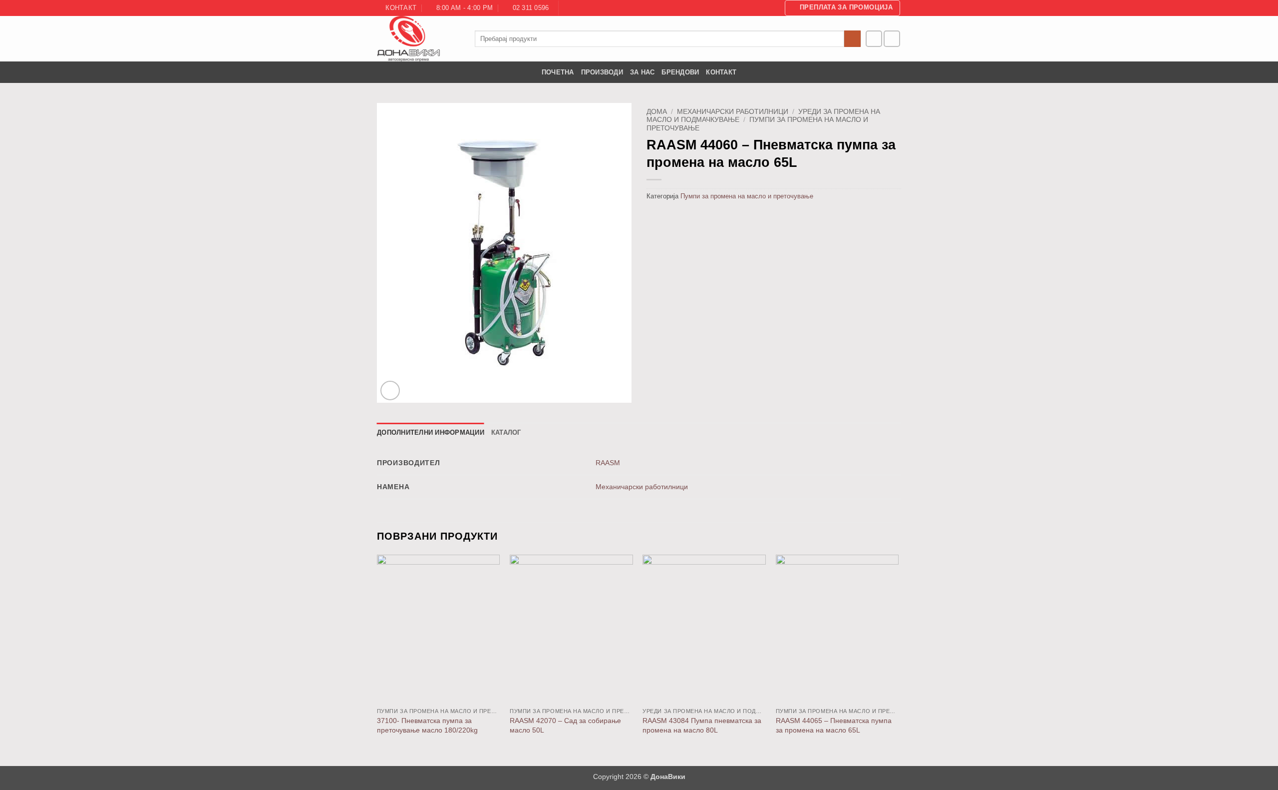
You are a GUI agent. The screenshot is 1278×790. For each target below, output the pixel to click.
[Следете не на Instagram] (892, 38)
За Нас (642, 72)
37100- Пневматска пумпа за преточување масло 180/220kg (427, 725)
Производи (602, 72)
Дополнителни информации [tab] (430, 432)
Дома (656, 111)
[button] (842, 8)
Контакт (721, 72)
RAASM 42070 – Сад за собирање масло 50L (565, 725)
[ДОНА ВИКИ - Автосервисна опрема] (418, 38)
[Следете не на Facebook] (874, 38)
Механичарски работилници (732, 111)
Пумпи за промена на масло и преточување (746, 196)
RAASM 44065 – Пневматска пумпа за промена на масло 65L (834, 725)
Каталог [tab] (506, 432)
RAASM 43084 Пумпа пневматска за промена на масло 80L (701, 725)
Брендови (680, 72)
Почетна (558, 72)
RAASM (608, 463)
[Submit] (852, 38)
